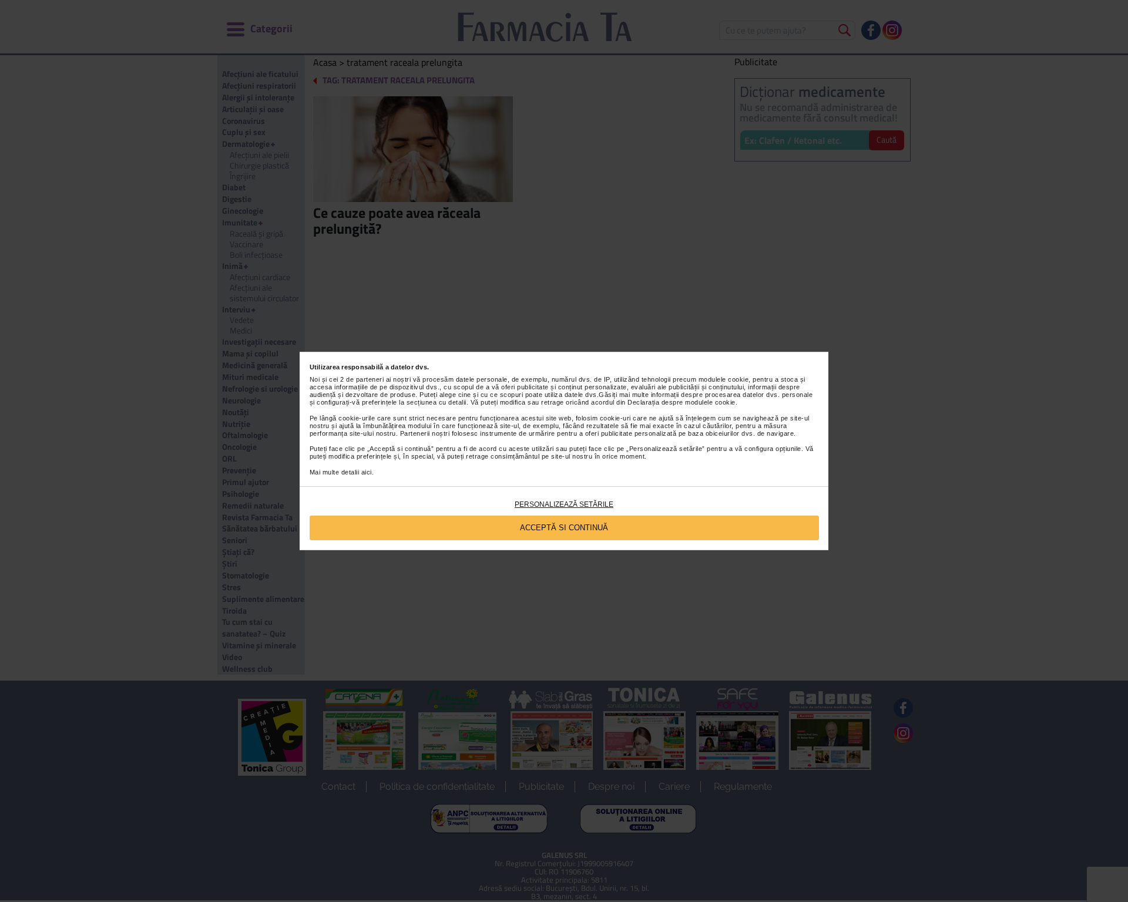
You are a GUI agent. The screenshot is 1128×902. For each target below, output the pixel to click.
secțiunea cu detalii (436, 402)
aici (366, 472)
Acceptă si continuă (564, 527)
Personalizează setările (564, 504)
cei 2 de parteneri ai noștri (370, 379)
